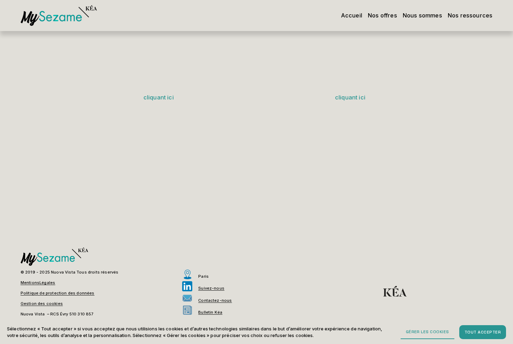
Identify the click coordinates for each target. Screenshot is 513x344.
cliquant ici (158, 97)
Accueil (351, 15)
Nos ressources (470, 15)
